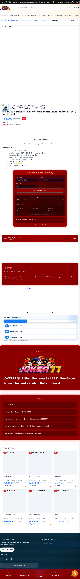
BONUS (8, 576)
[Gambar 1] (5, 107)
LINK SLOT (68, 15)
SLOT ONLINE (15, 15)
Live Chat (71, 576)
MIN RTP (18, 183)
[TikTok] (11, 559)
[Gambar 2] (12, 107)
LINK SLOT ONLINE (45, 15)
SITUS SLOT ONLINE (29, 15)
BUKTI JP (55, 576)
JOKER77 (60, 2)
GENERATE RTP (40, 190)
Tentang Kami (47, 543)
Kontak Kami (46, 547)
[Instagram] (6, 559)
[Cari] (16, 8)
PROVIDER (19, 177)
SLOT (77, 15)
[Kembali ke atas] (75, 568)
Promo (67, 2)
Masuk (78, 2)
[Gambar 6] (43, 107)
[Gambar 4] (27, 107)
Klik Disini (24, 165)
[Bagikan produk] (76, 112)
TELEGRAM (24, 576)
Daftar (72, 2)
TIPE (42, 177)
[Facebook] (2, 559)
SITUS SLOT (59, 15)
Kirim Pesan (9, 550)
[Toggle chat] (75, 573)
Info (74, 238)
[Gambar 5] (35, 107)
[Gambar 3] (20, 107)
